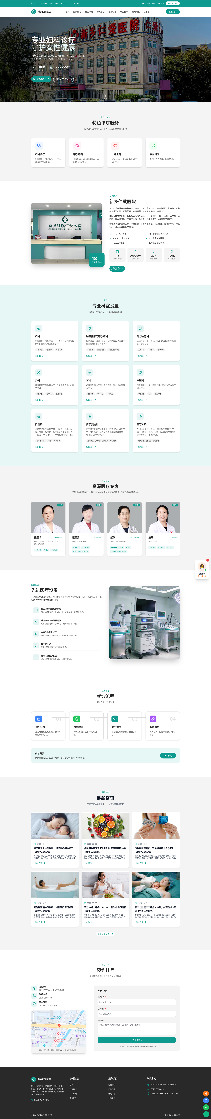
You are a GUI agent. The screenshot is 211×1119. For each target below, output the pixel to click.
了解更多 (115, 268)
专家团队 (101, 12)
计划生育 (111, 1094)
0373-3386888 (45, 998)
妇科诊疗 (111, 1085)
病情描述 (101, 1020)
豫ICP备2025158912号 (172, 1115)
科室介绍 (89, 12)
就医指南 (124, 12)
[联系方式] (206, 1107)
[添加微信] (206, 1114)
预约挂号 (173, 12)
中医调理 (111, 1098)
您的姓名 (102, 997)
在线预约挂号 (173, 3)
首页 (67, 12)
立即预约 (168, 755)
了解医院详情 (61, 79)
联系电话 (102, 1009)
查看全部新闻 (103, 934)
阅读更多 (38, 863)
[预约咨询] (206, 1100)
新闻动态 (136, 12)
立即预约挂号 (43, 79)
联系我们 (147, 12)
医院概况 (77, 12)
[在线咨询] (206, 1093)
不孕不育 (111, 1089)
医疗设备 (112, 12)
